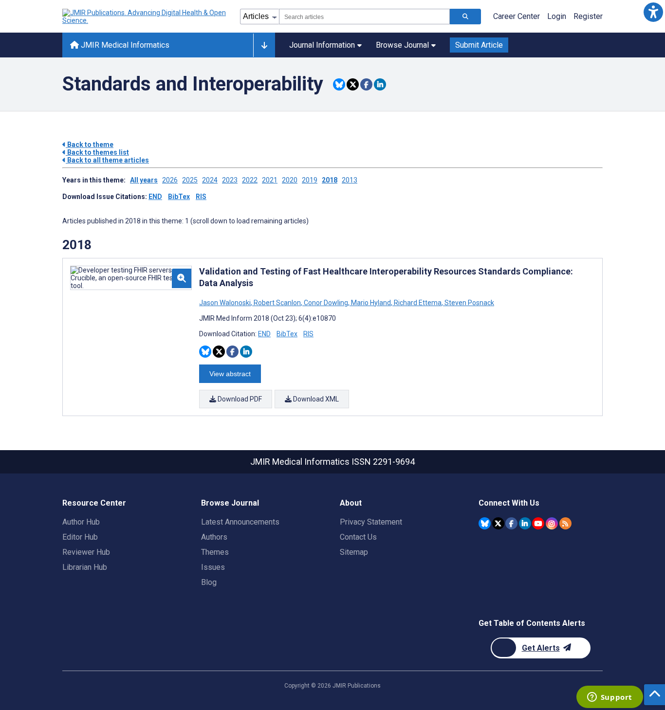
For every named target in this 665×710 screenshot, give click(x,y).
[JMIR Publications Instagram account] (552, 523)
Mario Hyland (371, 303)
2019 (309, 180)
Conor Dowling (326, 303)
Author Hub (81, 522)
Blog (209, 582)
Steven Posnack (468, 303)
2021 (269, 180)
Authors (214, 537)
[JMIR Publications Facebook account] (511, 523)
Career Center (516, 16)
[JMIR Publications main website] (145, 16)
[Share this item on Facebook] (366, 84)
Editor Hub (80, 537)
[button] (653, 12)
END (155, 196)
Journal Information (322, 45)
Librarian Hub (84, 567)
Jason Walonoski (225, 303)
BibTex (179, 196)
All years (144, 180)
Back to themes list (97, 152)
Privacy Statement (371, 522)
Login (556, 16)
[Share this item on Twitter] (353, 84)
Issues (213, 567)
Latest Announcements (240, 522)
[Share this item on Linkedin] (380, 84)
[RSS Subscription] (565, 523)
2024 (210, 180)
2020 (289, 180)
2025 (190, 180)
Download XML (315, 399)
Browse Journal (402, 45)
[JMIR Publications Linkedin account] (525, 523)
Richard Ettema (417, 303)
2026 (170, 180)
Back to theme (89, 144)
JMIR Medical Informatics (124, 45)
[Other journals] (264, 45)
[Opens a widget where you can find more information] (609, 698)
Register (588, 16)
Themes (215, 552)
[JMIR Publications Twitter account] (498, 523)
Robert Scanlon (277, 303)
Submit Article (479, 45)
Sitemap (354, 552)
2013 (349, 180)
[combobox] (364, 16)
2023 (230, 180)
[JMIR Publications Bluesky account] (485, 523)
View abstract (230, 374)
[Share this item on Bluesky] (339, 84)
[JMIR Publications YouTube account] (538, 523)
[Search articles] (465, 16)
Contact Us (358, 537)
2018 (329, 180)
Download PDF (239, 399)
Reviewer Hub (86, 552)
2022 (250, 180)
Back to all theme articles (107, 160)
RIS (201, 196)
